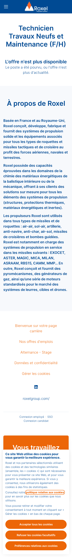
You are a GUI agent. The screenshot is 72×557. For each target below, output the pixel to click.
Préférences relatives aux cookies (36, 545)
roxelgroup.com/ (36, 398)
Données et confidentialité (36, 363)
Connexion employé (31, 416)
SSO (50, 416)
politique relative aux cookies (45, 492)
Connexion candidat (36, 420)
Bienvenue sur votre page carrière (36, 328)
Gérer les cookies (36, 374)
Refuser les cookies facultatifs (36, 535)
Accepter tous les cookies (36, 524)
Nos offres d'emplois (36, 341)
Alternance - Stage (36, 352)
